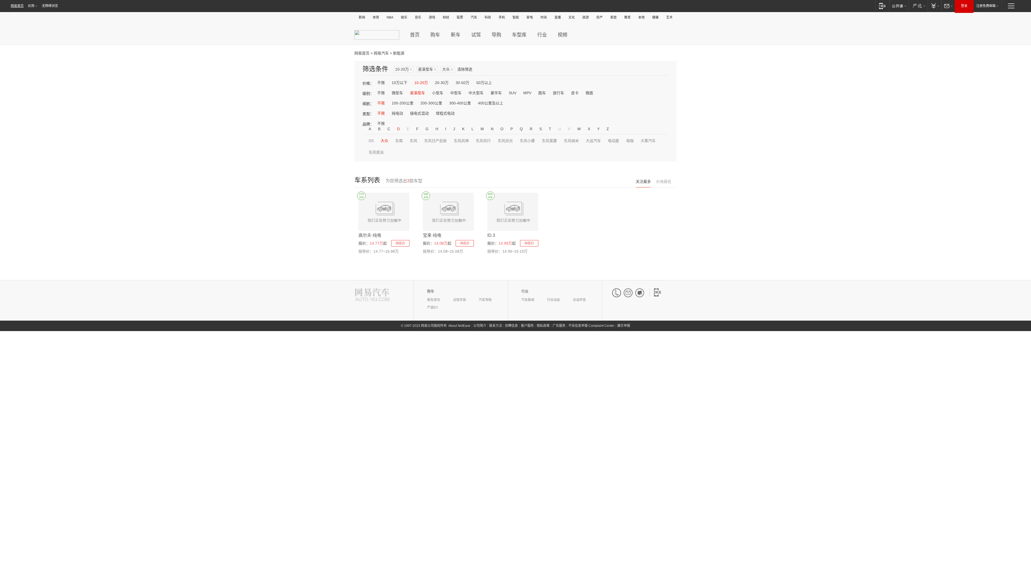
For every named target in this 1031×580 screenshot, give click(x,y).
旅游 (585, 17)
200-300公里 (431, 103)
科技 (488, 17)
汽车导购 (485, 300)
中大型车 (476, 93)
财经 (446, 17)
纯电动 (397, 113)
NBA (390, 17)
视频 (562, 35)
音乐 (418, 17)
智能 (516, 17)
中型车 (456, 93)
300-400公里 (460, 103)
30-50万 (462, 83)
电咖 (630, 141)
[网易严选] (918, 6)
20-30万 (442, 83)
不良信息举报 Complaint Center (591, 326)
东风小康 (527, 141)
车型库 (519, 35)
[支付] (934, 6)
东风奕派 (376, 152)
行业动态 (553, 300)
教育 (627, 17)
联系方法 (495, 326)
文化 (571, 17)
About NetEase (459, 326)
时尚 (543, 17)
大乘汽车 (648, 141)
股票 (460, 17)
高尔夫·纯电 (369, 235)
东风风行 (483, 141)
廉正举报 (623, 326)
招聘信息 (511, 326)
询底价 (400, 243)
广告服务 (559, 326)
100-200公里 (402, 103)
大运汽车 (593, 141)
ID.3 (491, 235)
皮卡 (575, 93)
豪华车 (496, 93)
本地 (641, 17)
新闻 (362, 17)
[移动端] (882, 6)
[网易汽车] (372, 295)
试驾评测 (459, 300)
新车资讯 (433, 300)
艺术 (669, 17)
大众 (447, 69)
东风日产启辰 (435, 141)
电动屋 (613, 141)
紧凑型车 (427, 69)
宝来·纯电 (432, 235)
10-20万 (403, 69)
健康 (655, 17)
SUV (512, 93)
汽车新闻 (527, 300)
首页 (415, 35)
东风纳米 (571, 141)
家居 (613, 17)
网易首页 (17, 6)
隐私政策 (543, 326)
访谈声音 (579, 300)
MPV (527, 93)
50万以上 (484, 83)
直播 (557, 17)
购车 (435, 35)
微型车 (397, 93)
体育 (376, 17)
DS (371, 141)
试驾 (476, 35)
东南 (399, 141)
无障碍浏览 (50, 6)
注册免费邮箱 (986, 6)
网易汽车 (381, 53)
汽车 (474, 17)
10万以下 (399, 83)
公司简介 (479, 326)
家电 (530, 17)
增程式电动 (445, 113)
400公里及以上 (490, 103)
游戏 (432, 17)
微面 (589, 93)
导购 (496, 35)
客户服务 (527, 326)
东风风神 (461, 141)
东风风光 (505, 141)
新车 (455, 35)
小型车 (437, 93)
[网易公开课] (899, 6)
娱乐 (404, 17)
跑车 (542, 93)
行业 (542, 35)
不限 (381, 83)
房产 (599, 17)
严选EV (432, 307)
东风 (413, 141)
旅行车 (558, 93)
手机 (502, 17)
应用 (31, 6)
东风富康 (549, 141)
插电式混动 (419, 113)
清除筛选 (464, 69)
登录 (964, 6)
